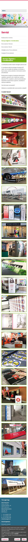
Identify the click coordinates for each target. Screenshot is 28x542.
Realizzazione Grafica (7, 37)
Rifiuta (24, 539)
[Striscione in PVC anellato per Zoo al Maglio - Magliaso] (14, 267)
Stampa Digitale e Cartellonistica (10, 41)
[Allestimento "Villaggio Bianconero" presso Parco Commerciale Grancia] (14, 176)
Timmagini (14, 5)
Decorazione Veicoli (6, 47)
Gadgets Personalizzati (7, 53)
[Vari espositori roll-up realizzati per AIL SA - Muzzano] (14, 212)
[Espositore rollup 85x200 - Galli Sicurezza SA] (14, 285)
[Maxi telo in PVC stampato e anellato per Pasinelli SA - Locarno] (14, 468)
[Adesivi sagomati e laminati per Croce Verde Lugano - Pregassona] (14, 358)
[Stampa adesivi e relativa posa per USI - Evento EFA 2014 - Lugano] (14, 431)
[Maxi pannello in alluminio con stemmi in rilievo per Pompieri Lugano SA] (14, 102)
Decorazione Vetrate (7, 44)
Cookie (16, 533)
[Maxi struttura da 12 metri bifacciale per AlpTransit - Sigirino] (14, 194)
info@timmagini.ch (6, 519)
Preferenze (5, 539)
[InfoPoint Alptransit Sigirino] (14, 139)
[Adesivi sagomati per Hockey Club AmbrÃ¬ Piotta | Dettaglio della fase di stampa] (14, 303)
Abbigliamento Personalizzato (9, 50)
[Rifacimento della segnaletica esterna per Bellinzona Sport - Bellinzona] (14, 413)
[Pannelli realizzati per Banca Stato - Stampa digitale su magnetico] (14, 449)
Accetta (17, 539)
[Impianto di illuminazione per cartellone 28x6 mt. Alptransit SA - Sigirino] (14, 486)
